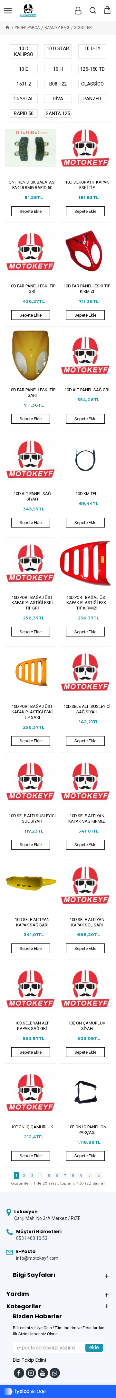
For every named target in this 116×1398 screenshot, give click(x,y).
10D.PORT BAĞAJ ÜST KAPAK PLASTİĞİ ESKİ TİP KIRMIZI (87, 603)
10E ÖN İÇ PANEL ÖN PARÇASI (87, 1129)
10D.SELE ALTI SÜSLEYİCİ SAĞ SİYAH (87, 709)
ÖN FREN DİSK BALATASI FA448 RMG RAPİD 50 (32, 185)
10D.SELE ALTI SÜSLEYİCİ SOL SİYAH (32, 818)
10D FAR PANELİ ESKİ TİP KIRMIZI (86, 289)
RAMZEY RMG (56, 27)
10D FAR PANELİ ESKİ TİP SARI (32, 392)
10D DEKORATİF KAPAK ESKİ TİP (87, 185)
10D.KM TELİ (87, 493)
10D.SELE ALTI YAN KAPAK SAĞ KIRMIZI (87, 818)
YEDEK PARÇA (27, 27)
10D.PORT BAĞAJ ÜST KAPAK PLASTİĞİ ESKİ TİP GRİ (32, 603)
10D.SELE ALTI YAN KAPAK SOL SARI (87, 922)
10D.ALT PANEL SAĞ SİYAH (32, 496)
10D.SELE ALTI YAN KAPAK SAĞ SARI (32, 922)
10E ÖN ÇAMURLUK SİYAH (86, 1026)
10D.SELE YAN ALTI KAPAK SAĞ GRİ (32, 1026)
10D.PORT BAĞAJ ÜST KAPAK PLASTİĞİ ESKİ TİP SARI (32, 712)
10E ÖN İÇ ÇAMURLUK (32, 1126)
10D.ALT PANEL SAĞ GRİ (87, 389)
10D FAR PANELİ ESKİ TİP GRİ (32, 289)
